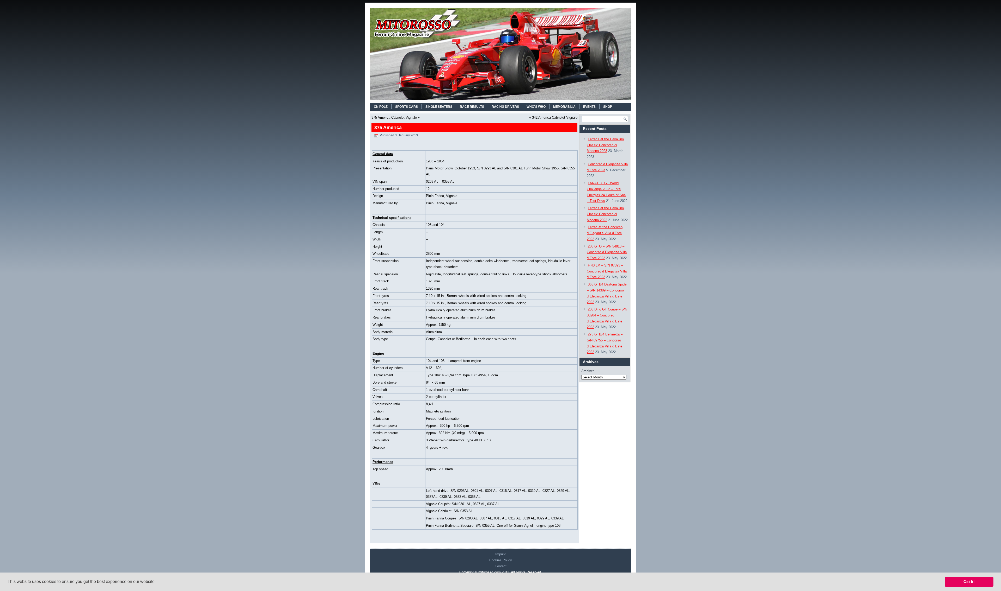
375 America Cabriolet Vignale (394, 117)
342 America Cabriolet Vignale (554, 117)
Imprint (500, 554)
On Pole (381, 107)
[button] (157, 582)
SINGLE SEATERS (438, 107)
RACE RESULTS (472, 107)
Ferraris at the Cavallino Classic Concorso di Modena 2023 (605, 145)
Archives (588, 371)
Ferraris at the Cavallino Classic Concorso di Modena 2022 (605, 214)
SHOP (607, 107)
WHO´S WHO (536, 107)
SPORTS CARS (406, 107)
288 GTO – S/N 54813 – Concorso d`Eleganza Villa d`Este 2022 (607, 252)
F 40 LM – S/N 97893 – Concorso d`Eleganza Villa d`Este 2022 (607, 271)
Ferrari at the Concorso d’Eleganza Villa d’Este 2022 (604, 233)
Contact (500, 566)
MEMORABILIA (564, 107)
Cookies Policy (500, 560)
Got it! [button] (969, 582)
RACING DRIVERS (505, 107)
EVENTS (589, 107)
